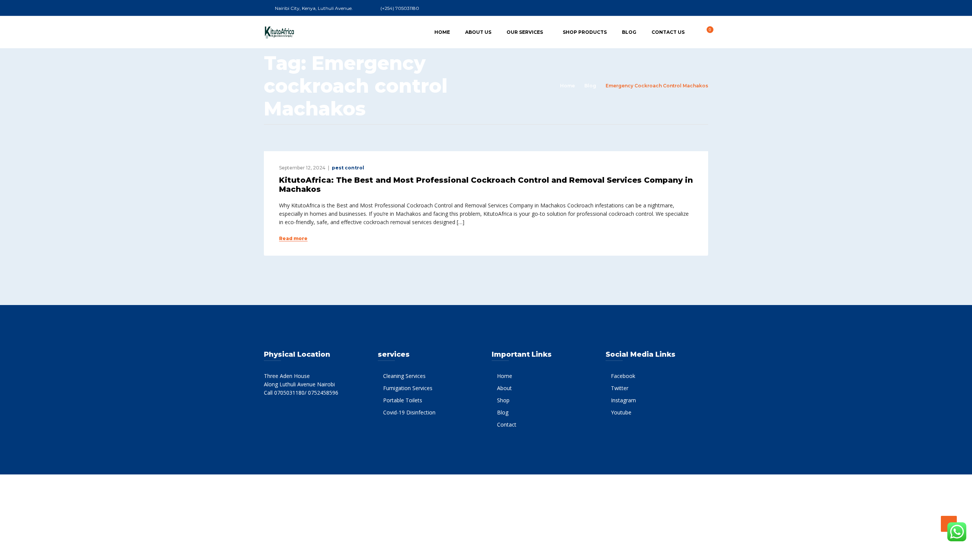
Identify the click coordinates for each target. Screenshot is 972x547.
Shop (503, 400)
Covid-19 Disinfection (409, 412)
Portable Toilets (402, 400)
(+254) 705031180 (399, 8)
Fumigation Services (407, 388)
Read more (293, 238)
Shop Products (585, 32)
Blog (629, 32)
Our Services (525, 32)
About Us (478, 32)
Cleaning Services (404, 375)
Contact (506, 424)
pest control (348, 168)
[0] (706, 31)
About (504, 388)
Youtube (621, 412)
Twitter (619, 388)
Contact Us (668, 32)
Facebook (623, 375)
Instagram (623, 400)
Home (442, 32)
